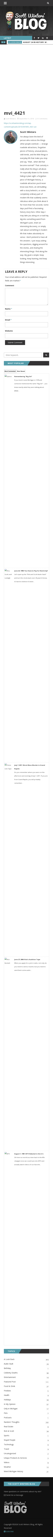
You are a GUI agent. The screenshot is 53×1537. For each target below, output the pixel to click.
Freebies (26, 1390)
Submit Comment (15, 342)
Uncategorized (26, 1453)
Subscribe (9, 1531)
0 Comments (42, 119)
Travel (26, 1449)
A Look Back (16, 42)
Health (26, 1395)
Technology (26, 1444)
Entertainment (26, 1377)
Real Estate (26, 1426)
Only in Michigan (26, 1408)
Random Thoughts (26, 1422)
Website (9, 331)
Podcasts (26, 1417)
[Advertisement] (26, 74)
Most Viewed (21, 371)
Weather (26, 1467)
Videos (26, 1462)
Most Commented (10, 371)
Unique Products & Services (26, 1458)
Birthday (26, 1368)
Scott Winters (11, 119)
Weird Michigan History (26, 1471)
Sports (26, 1435)
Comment (9, 285)
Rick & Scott (26, 1431)
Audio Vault (26, 1364)
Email (8, 320)
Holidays (26, 1399)
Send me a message (14, 1495)
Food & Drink (26, 1386)
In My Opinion (26, 1404)
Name (8, 309)
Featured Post (26, 1381)
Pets (26, 1413)
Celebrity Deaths (26, 1372)
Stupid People (26, 1440)
